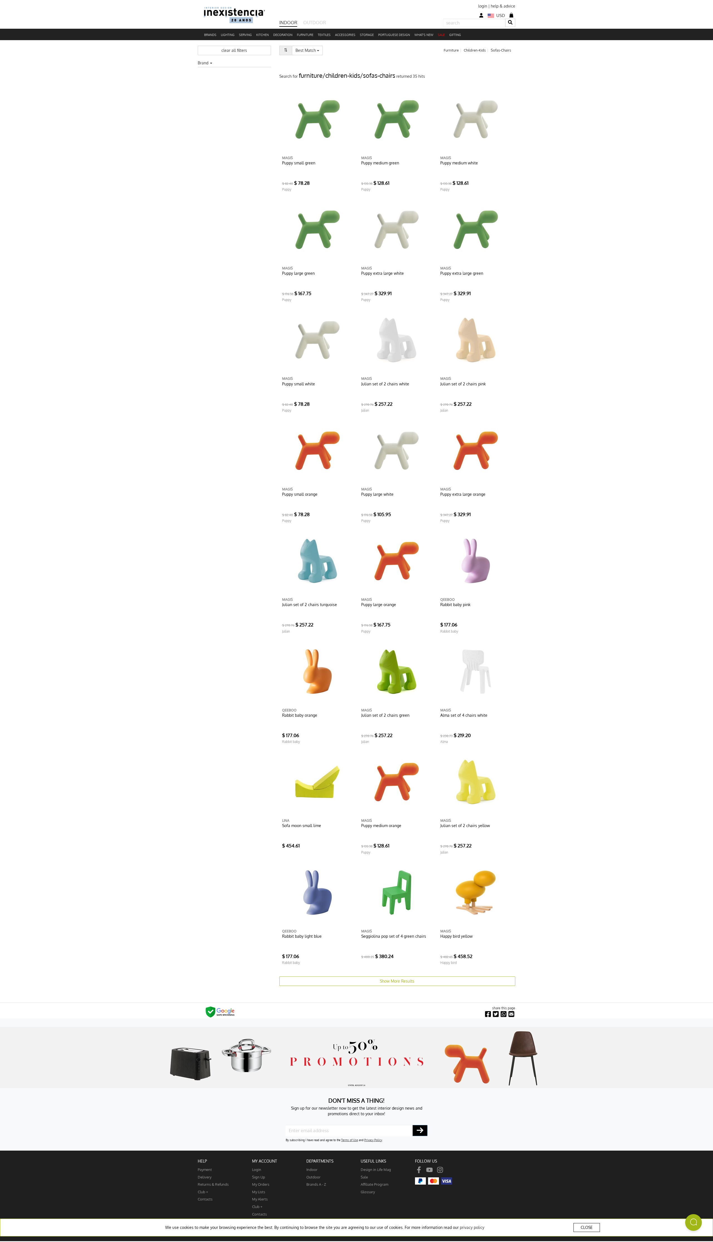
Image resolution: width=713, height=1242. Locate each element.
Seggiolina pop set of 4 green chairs (393, 936)
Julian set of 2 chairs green (385, 715)
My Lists (258, 1191)
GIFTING (455, 35)
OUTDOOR (314, 22)
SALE (441, 35)
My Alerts (260, 1199)
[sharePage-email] (511, 1014)
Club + (203, 1191)
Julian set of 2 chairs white (385, 383)
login (482, 6)
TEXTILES (324, 35)
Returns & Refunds (213, 1184)
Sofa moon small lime (301, 825)
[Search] (510, 22)
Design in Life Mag (376, 1169)
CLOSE (587, 1227)
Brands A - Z (316, 1184)
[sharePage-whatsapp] (503, 1014)
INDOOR (288, 22)
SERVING (245, 35)
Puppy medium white (459, 163)
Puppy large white (377, 494)
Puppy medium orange (381, 825)
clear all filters (234, 50)
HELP (202, 1161)
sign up (258, 1177)
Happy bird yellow (456, 936)
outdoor (313, 1177)
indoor (312, 1169)
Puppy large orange (378, 604)
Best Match (309, 50)
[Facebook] (419, 1169)
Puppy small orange (300, 494)
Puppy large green (298, 273)
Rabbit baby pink (455, 604)
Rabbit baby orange (299, 715)
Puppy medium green (380, 163)
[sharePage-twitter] (496, 1014)
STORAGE (367, 35)
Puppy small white (298, 383)
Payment (205, 1169)
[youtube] (429, 1169)
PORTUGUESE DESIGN (394, 35)
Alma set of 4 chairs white (463, 715)
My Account (264, 1161)
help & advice (503, 6)
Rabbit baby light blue (302, 936)
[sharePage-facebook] (488, 1014)
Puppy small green (298, 163)
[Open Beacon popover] (693, 1222)
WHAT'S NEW (423, 35)
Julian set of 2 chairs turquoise (309, 604)
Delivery (204, 1177)
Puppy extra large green (461, 273)
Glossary (368, 1191)
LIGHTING (228, 35)
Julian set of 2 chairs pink (463, 383)
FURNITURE (305, 35)
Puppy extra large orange (462, 494)
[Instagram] (440, 1169)
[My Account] (481, 15)
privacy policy (472, 1227)
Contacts (205, 1199)
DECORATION (282, 35)
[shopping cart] (511, 15)
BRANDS (210, 35)
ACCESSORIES (345, 35)
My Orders (260, 1184)
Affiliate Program (374, 1184)
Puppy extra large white (382, 273)
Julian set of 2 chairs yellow (465, 825)
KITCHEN (262, 35)
